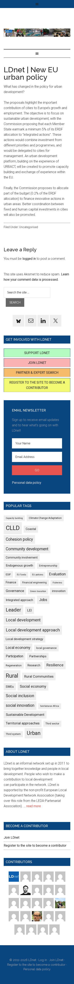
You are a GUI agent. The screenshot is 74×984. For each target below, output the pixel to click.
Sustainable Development (25, 715)
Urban (33, 733)
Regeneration (14, 665)
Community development (27, 549)
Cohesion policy (19, 539)
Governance (15, 591)
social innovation (20, 705)
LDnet (37, 32)
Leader (13, 610)
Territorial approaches (22, 723)
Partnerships (37, 656)
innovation (59, 591)
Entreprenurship (48, 565)
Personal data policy (26, 483)
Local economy (18, 647)
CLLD (13, 527)
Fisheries (57, 582)
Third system (13, 734)
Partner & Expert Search (37, 373)
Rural (12, 675)
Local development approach (33, 630)
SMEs (10, 687)
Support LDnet (37, 353)
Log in (42, 960)
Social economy (33, 686)
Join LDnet (37, 363)
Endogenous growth (19, 565)
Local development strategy (24, 639)
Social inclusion (20, 695)
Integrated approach (19, 600)
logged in (29, 259)
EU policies (37, 574)
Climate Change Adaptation (45, 518)
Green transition (38, 591)
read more (33, 806)
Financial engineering (34, 582)
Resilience (55, 665)
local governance (46, 647)
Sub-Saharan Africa (49, 706)
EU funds (21, 574)
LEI (29, 610)
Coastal (31, 529)
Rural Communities (38, 676)
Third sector (52, 723)
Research (34, 665)
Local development (23, 620)
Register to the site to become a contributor (35, 845)
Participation (14, 656)
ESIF (8, 574)
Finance (11, 582)
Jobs (43, 600)
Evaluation (57, 574)
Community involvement (22, 557)
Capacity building (14, 518)
